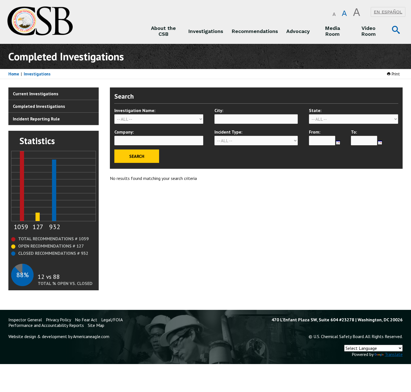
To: (354, 132)
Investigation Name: (134, 110)
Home (13, 74)
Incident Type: (228, 132)
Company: (124, 132)
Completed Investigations (39, 106)
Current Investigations (35, 93)
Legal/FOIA (112, 319)
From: (314, 132)
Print (395, 74)
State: (315, 110)
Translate (394, 354)
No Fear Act (86, 319)
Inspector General (25, 319)
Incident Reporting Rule (36, 119)
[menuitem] (163, 31)
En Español (388, 12)
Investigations (37, 74)
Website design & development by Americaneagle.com (58, 336)
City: (218, 110)
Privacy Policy (58, 319)
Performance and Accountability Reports (46, 325)
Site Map (96, 325)
